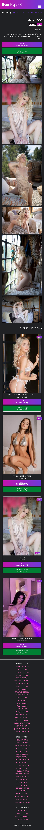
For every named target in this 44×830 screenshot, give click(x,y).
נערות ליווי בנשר (22, 697)
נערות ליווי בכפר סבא (22, 788)
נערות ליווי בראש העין (22, 743)
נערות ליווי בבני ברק (22, 765)
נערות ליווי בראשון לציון (22, 745)
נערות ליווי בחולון (22, 782)
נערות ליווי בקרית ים (22, 726)
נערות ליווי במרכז (22, 740)
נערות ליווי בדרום (22, 819)
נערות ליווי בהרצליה (22, 776)
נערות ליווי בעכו (22, 700)
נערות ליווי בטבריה (22, 678)
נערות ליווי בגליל (22, 669)
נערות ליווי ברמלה (22, 751)
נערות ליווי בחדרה (22, 779)
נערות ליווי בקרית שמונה (22, 731)
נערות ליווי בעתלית (22, 706)
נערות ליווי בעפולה (22, 703)
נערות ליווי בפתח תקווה (22, 802)
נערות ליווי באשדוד (22, 762)
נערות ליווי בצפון (22, 709)
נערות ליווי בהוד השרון (22, 774)
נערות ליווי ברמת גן (22, 754)
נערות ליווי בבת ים (22, 768)
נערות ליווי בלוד (22, 791)
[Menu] (39, 5)
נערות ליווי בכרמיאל (22, 686)
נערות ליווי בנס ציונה (22, 796)
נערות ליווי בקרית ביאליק (22, 720)
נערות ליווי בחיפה (22, 675)
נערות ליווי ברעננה (22, 757)
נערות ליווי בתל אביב (22, 760)
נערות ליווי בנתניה (22, 799)
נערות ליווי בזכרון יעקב (22, 672)
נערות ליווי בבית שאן (22, 666)
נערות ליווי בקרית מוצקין (22, 729)
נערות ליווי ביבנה (22, 785)
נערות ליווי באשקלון (22, 813)
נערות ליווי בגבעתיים (22, 771)
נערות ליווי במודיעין (22, 793)
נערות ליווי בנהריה (22, 689)
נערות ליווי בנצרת (22, 695)
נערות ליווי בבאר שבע (22, 816)
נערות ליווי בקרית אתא (22, 717)
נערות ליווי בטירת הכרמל (22, 680)
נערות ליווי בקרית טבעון (22, 723)
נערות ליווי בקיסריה (22, 712)
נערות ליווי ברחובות (22, 748)
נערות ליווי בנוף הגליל (22, 692)
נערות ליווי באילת (22, 810)
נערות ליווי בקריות (22, 714)
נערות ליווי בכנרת (22, 683)
